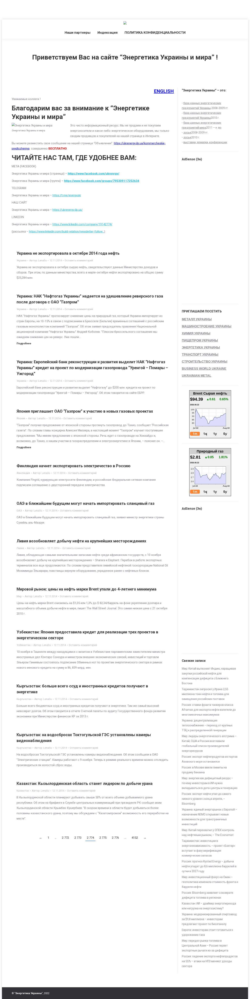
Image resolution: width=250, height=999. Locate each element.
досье (187, 132)
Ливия (20, 548)
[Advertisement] (71, 9)
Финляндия (23, 473)
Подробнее (24, 343)
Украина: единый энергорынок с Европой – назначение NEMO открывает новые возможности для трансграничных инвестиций (209, 817)
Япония (21, 418)
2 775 (102, 837)
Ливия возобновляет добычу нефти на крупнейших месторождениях (81, 541)
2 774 (90, 837)
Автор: (38, 260)
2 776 (115, 837)
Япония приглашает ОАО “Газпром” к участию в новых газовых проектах (85, 411)
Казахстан (23, 790)
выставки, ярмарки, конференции (205, 142)
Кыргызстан (24, 699)
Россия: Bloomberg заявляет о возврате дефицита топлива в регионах (207, 895)
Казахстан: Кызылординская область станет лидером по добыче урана (85, 783)
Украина (21, 260)
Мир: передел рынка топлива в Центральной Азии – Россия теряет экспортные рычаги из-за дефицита (205, 945)
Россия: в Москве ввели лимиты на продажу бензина (204, 770)
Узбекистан (23, 645)
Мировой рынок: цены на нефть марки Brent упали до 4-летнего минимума (86, 589)
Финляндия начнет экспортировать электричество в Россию (73, 465)
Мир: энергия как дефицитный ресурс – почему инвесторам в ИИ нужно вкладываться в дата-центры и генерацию (210, 783)
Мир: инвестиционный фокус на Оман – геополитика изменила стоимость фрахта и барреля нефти (210, 881)
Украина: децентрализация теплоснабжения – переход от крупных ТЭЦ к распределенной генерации (207, 725)
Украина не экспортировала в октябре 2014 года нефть (68, 253)
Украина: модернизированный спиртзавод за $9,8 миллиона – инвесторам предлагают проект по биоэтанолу (209, 919)
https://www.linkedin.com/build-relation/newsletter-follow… (66, 231)
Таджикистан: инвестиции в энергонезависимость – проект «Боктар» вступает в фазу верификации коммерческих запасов (208, 848)
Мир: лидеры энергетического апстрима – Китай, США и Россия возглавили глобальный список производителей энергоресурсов (209, 743)
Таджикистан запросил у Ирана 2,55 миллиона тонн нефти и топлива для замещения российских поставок (205, 694)
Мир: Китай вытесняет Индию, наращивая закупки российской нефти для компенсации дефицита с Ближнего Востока (209, 676)
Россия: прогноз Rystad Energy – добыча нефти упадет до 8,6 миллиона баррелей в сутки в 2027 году (209, 866)
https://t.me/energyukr (67, 195)
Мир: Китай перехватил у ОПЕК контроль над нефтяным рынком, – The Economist (208, 833)
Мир (19, 596)
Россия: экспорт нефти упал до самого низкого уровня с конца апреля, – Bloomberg (206, 798)
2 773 (77, 837)
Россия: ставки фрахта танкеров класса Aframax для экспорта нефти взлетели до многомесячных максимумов (209, 709)
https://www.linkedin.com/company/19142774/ (82, 224)
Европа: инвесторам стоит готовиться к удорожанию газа (207, 932)
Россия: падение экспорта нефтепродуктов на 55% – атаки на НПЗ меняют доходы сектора (210, 961)
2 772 (65, 837)
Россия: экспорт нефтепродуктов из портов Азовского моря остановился (210, 759)
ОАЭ (19, 510)
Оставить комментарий (79, 260)
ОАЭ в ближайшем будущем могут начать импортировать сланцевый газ (85, 503)
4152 (135, 837)
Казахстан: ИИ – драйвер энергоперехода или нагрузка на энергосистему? (209, 906)
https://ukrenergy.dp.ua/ (68, 210)
